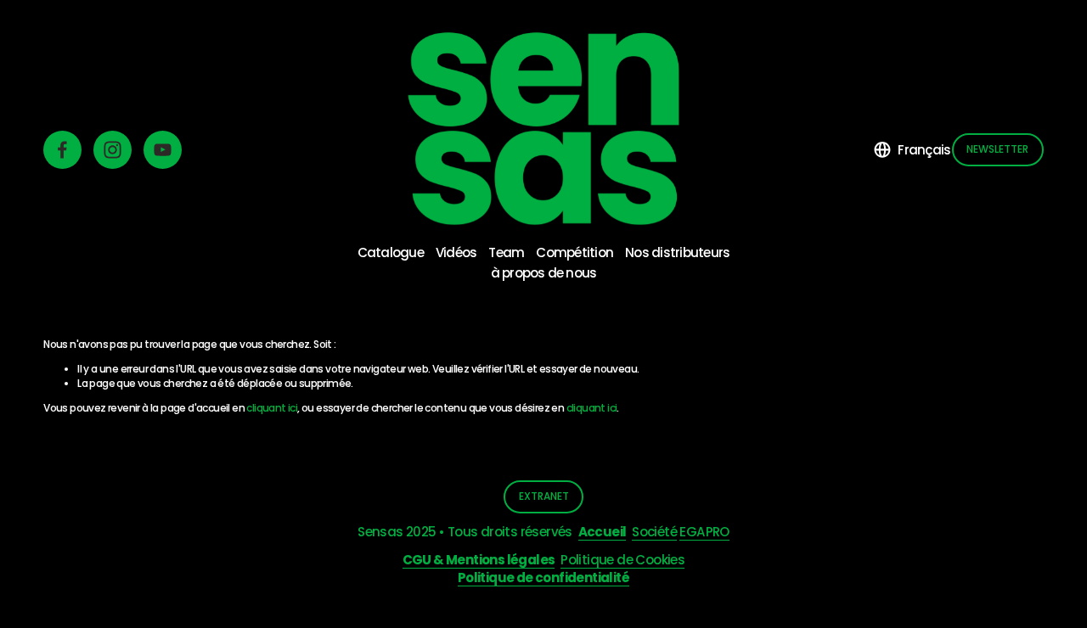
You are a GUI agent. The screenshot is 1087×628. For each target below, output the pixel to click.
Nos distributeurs (677, 252)
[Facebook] (62, 150)
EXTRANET (544, 496)
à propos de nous (544, 273)
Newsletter (997, 149)
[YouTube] (163, 150)
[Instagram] (112, 150)
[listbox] (912, 149)
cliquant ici (271, 408)
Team (506, 252)
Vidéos (456, 252)
